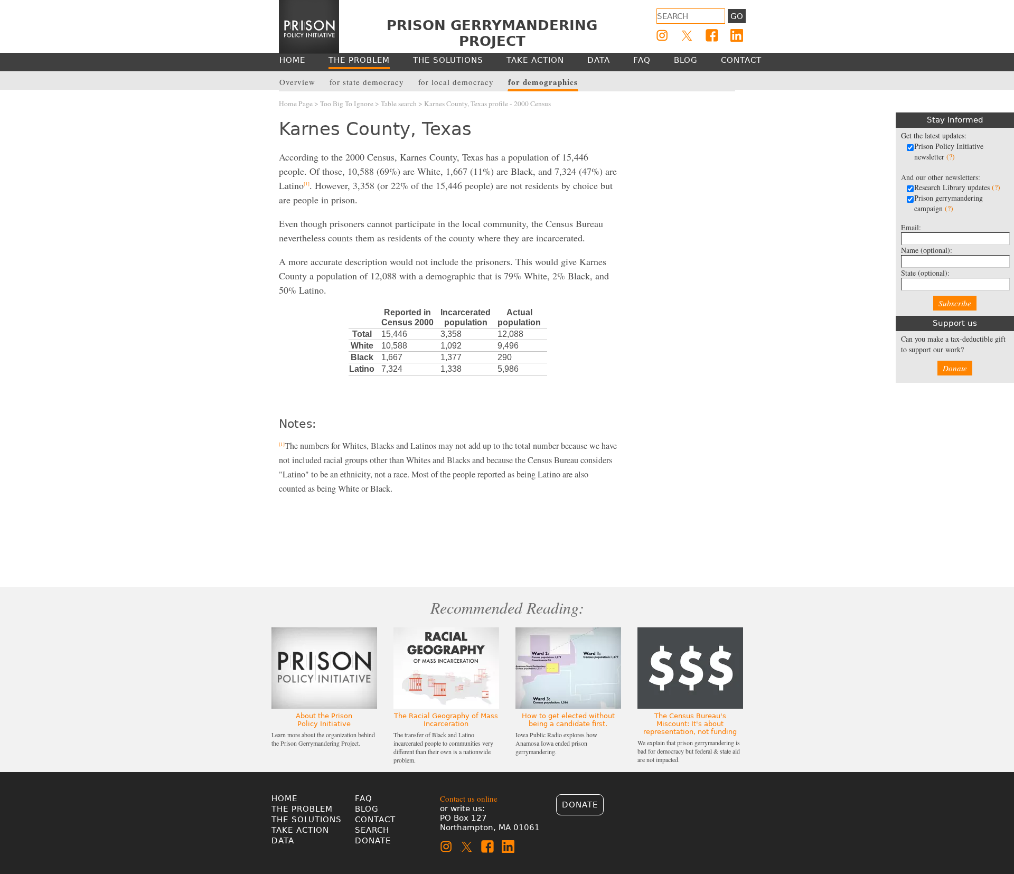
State (925, 273)
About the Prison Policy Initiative (324, 720)
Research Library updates (957, 187)
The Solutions (306, 819)
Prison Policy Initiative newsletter (948, 151)
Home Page (296, 103)
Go (736, 16)
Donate (955, 368)
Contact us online (468, 798)
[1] (306, 184)
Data (282, 840)
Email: (911, 227)
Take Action (300, 830)
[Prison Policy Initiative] (309, 27)
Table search (399, 103)
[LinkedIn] (736, 35)
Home (284, 798)
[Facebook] (712, 35)
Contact (375, 819)
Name (926, 250)
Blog (367, 809)
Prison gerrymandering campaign (948, 203)
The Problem (302, 809)
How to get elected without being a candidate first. (568, 720)
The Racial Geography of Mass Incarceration (446, 720)
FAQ (363, 798)
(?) (950, 157)
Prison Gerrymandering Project (492, 33)
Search (372, 830)
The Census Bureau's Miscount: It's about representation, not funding (690, 724)
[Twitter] (687, 35)
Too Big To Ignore (346, 103)
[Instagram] (662, 35)
